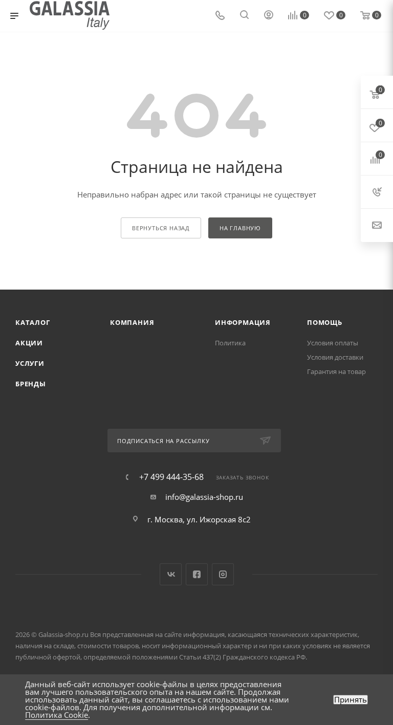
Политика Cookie (56, 715)
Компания (132, 322)
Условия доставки (335, 357)
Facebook (197, 574)
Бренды (30, 383)
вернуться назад (161, 228)
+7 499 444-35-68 (171, 477)
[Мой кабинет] (268, 16)
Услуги (30, 363)
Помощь (324, 322)
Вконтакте (171, 574)
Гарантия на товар (336, 371)
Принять (350, 700)
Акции (29, 342)
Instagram (223, 574)
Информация (243, 322)
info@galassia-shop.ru (204, 497)
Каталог (32, 322)
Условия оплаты (332, 342)
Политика (230, 342)
